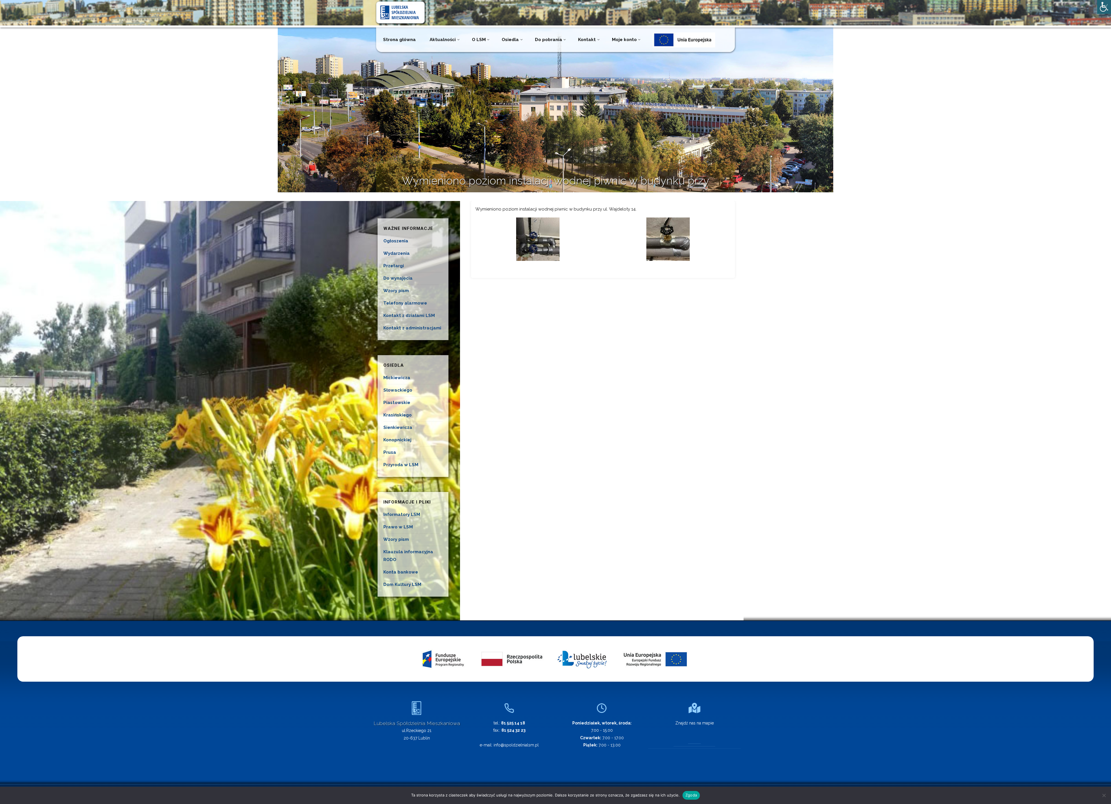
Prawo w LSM (398, 527)
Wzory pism (396, 290)
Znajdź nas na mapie (694, 723)
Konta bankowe (400, 572)
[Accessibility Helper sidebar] (1104, 7)
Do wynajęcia (398, 278)
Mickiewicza (396, 377)
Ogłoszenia (395, 241)
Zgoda (691, 795)
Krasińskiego (397, 415)
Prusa (389, 452)
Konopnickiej (397, 439)
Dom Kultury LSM (402, 584)
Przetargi (393, 265)
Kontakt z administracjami (412, 328)
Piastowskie (396, 402)
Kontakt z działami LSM (409, 315)
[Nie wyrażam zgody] (1104, 795)
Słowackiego (397, 390)
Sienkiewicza (397, 427)
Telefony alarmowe (405, 303)
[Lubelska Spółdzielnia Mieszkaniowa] (400, 12)
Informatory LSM (401, 514)
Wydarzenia (396, 253)
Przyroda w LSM (400, 464)
